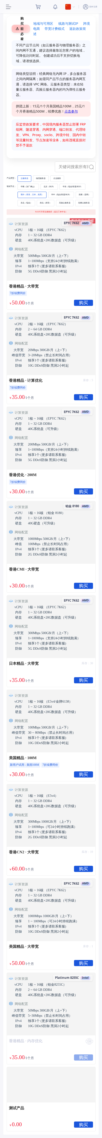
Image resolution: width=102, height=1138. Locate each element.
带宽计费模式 (55, 28)
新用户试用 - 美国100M (24, 764)
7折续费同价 (18, 293)
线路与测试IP (68, 23)
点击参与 (71, 111)
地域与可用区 (43, 23)
